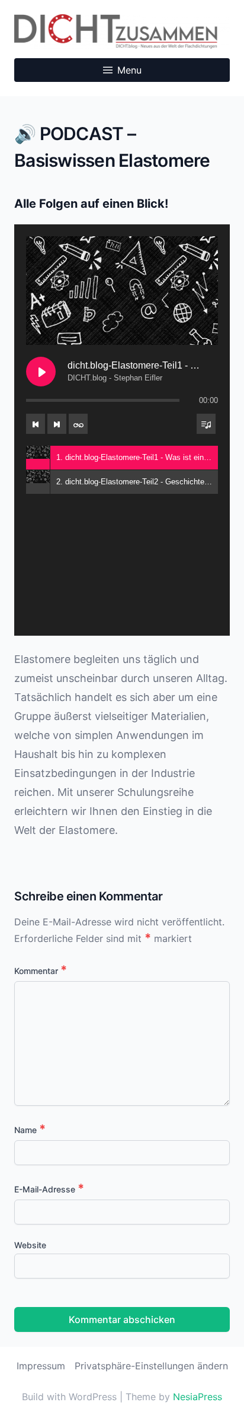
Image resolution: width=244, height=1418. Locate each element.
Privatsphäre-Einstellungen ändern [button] (151, 1366)
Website (30, 1245)
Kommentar (40, 971)
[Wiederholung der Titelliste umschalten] (78, 424)
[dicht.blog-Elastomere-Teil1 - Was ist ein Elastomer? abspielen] (41, 371)
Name (30, 1130)
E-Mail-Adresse (49, 1189)
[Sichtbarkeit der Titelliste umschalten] (206, 424)
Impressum (41, 1366)
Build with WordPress (71, 1397)
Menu (129, 70)
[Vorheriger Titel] (35, 424)
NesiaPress (197, 1397)
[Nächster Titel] (56, 424)
